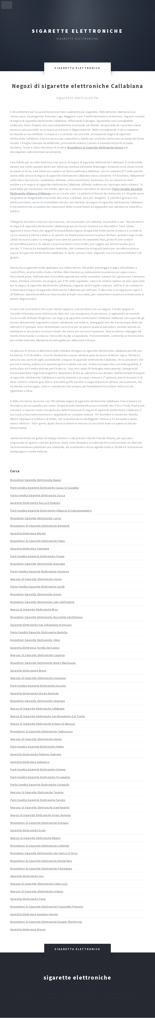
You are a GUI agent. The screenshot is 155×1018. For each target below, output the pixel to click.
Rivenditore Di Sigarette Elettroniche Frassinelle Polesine (46, 906)
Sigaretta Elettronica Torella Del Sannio (35, 647)
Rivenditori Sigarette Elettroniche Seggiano (37, 701)
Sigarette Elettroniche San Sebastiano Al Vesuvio (41, 625)
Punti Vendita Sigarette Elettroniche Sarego (37, 800)
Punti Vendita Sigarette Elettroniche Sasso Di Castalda (44, 487)
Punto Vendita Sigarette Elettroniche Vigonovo (39, 571)
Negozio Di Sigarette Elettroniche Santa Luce (39, 884)
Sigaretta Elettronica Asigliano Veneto (34, 914)
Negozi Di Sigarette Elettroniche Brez (34, 609)
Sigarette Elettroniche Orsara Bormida (34, 693)
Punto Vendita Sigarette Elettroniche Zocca (37, 495)
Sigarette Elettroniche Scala (27, 830)
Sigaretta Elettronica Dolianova (29, 762)
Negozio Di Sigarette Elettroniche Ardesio (36, 891)
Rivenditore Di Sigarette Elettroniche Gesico (95, 147)
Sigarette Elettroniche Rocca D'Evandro (35, 503)
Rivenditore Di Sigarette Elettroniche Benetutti (39, 526)
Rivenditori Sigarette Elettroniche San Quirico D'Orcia (44, 853)
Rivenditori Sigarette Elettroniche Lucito (35, 518)
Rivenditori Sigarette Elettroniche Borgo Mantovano (43, 663)
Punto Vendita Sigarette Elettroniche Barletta (38, 632)
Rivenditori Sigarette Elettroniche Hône (35, 640)
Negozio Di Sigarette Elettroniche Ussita (36, 579)
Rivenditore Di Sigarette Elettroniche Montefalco (41, 861)
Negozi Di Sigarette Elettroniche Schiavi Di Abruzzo (42, 724)
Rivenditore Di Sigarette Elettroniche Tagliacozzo (41, 731)
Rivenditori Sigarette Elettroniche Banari (35, 480)
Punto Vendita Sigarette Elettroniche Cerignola (39, 784)
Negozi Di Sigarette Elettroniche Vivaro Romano (40, 815)
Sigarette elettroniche (77, 31)
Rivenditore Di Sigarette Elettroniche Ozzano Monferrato (46, 922)
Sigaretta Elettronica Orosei (27, 929)
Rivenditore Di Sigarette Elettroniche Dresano (39, 823)
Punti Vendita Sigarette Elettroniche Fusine (37, 556)
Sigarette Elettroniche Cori (27, 876)
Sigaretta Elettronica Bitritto (28, 533)
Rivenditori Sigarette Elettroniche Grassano (37, 564)
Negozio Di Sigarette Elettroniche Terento (37, 792)
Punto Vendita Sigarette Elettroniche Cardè (37, 586)
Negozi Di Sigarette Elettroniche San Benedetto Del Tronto (47, 716)
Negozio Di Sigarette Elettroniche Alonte (36, 739)
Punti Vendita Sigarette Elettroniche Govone (38, 685)
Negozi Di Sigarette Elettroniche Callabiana (37, 708)
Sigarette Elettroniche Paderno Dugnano (35, 754)
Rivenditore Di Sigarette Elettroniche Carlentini (39, 845)
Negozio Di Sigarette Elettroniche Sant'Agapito (39, 807)
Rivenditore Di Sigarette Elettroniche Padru (37, 541)
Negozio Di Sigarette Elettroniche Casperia (37, 655)
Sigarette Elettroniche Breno (28, 670)
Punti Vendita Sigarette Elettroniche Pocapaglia (40, 777)
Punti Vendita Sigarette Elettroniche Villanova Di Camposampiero (51, 510)
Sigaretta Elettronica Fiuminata (29, 548)
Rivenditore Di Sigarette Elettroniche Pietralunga (41, 868)
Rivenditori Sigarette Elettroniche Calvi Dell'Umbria (42, 602)
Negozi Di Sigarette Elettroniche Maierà (35, 838)
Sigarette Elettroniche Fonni (28, 899)
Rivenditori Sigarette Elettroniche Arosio (35, 594)
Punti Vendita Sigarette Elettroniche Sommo (38, 769)
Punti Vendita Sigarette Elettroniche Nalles (37, 746)
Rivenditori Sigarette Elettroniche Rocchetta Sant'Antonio (46, 617)
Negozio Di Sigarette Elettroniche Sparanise (38, 678)
